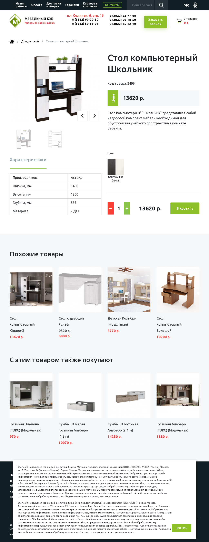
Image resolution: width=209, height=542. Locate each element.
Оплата (36, 5)
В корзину (185, 208)
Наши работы (21, 5)
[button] (82, 116)
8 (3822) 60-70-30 (85, 19)
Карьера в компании (90, 5)
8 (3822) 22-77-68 (123, 15)
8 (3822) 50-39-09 (85, 23)
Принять (181, 528)
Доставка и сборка (53, 5)
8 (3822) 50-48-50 (123, 19)
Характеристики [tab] (28, 159)
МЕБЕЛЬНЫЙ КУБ (40, 20)
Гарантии (72, 5)
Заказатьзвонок (155, 22)
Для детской (30, 41)
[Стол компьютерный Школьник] (55, 88)
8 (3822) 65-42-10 (123, 23)
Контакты (112, 5)
